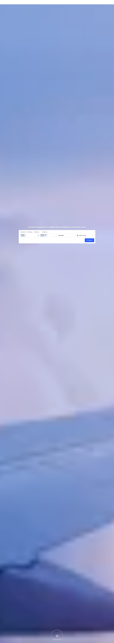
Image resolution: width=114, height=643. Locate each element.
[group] (29, 235)
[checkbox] (45, 232)
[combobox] (48, 235)
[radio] (23, 232)
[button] (25, 234)
